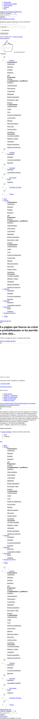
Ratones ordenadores (13, 97)
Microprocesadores (12, 123)
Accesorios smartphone (14, 160)
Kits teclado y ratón (12, 100)
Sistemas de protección (13, 147)
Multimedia (10, 94)
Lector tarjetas (11, 118)
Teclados (9, 103)
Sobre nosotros (8, 5)
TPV (8, 75)
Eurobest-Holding (6, 432)
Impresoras (10, 169)
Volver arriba (3, 716)
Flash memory (11, 88)
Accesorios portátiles (13, 136)
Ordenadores (11, 64)
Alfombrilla (10, 141)
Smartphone (10, 154)
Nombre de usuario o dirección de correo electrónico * (15, 22)
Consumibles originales (14, 172)
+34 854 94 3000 (5, 383)
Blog (5, 8)
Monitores (10, 67)
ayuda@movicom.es (6, 386)
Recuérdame (5, 30)
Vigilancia (10, 182)
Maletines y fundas (12, 138)
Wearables (10, 157)
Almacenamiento (12, 85)
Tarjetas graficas (12, 129)
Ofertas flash (7, 2)
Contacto (6, 7)
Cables (9, 109)
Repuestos (10, 162)
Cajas (8, 112)
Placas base (10, 126)
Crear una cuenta (17, 36)
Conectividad (11, 91)
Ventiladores (10, 132)
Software (9, 79)
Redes (9, 179)
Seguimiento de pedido (10, 4)
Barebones (10, 72)
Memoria (9, 120)
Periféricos (10, 82)
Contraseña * (4, 27)
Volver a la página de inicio (8, 341)
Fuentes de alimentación (14, 115)
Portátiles (10, 69)
